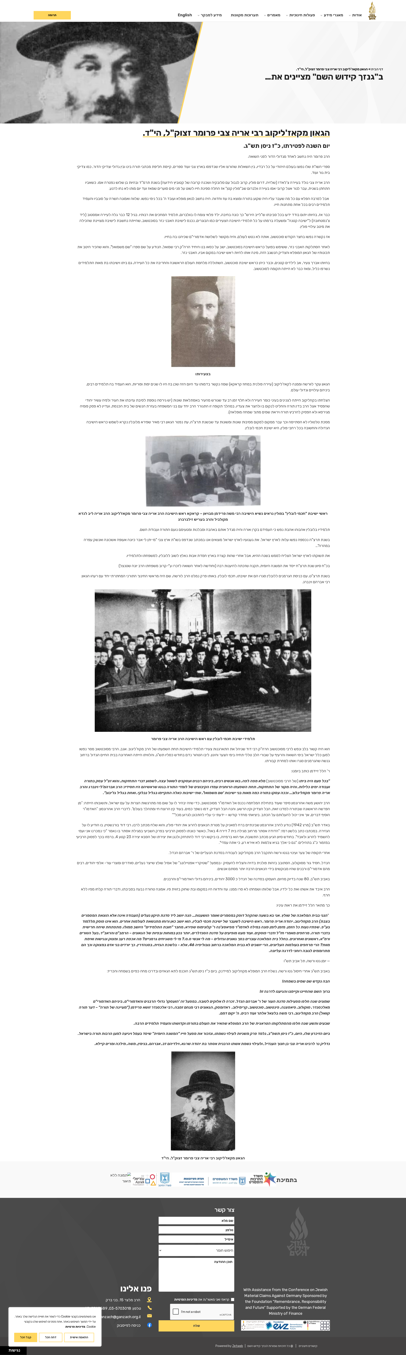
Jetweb (237, 1346)
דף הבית (377, 69)
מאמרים (273, 15)
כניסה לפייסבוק (129, 1325)
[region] (55, 1327)
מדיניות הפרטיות (185, 1299)
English (185, 15)
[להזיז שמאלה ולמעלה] (3, 1349)
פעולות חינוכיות (302, 15)
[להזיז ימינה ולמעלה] (5, 1349)
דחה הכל (50, 1337)
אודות (357, 15)
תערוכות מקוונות (244, 15)
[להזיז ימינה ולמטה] (5, 1352)
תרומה (52, 15)
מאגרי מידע (333, 15)
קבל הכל (25, 1337)
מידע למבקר (211, 15)
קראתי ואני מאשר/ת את (201, 1299)
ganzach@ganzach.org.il (119, 1317)
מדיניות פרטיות (75, 1327)
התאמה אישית (79, 1337)
